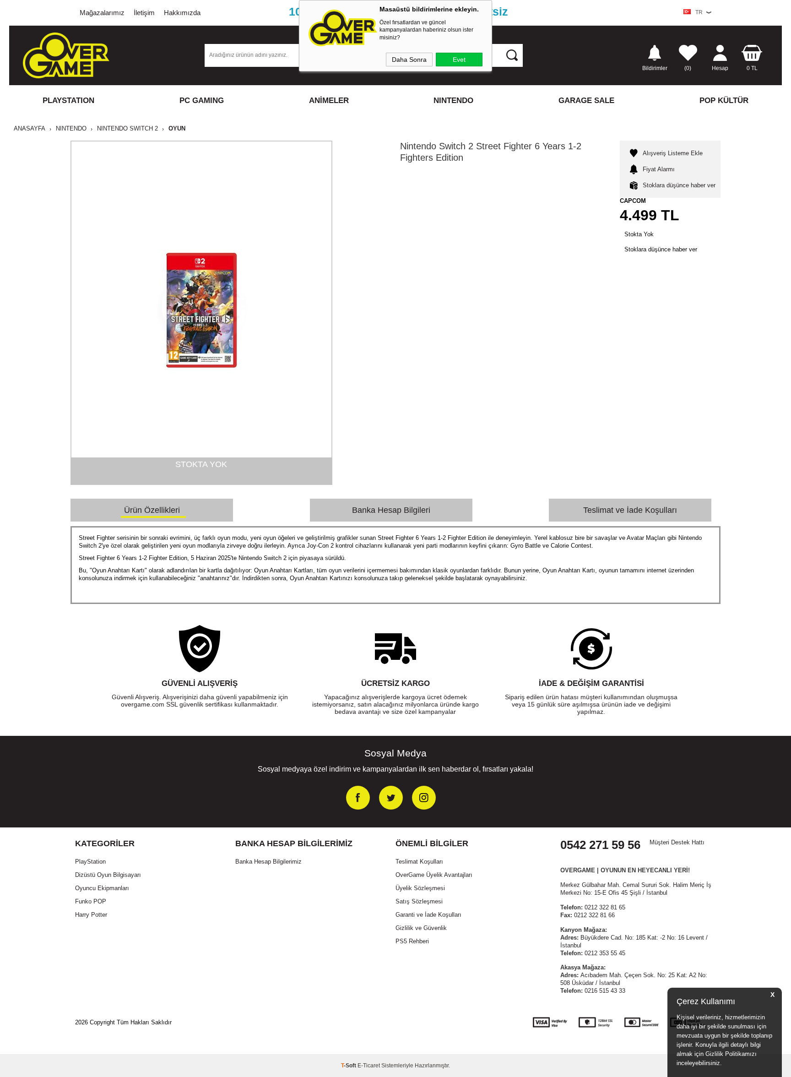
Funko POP (90, 901)
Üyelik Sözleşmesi (420, 888)
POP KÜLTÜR (723, 100)
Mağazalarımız (102, 12)
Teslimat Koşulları (419, 861)
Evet (459, 59)
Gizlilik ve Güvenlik (421, 928)
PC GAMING (201, 100)
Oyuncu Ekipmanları (102, 888)
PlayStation (90, 861)
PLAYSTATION (68, 100)
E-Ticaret (369, 1065)
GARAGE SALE (586, 100)
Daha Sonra (409, 59)
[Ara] (512, 55)
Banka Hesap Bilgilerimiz (268, 861)
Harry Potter (91, 914)
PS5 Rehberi (412, 941)
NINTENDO (453, 100)
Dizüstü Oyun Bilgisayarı (108, 874)
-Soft (349, 1065)
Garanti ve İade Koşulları (428, 914)
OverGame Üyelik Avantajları (434, 874)
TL (752, 68)
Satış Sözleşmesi (419, 901)
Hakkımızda (182, 12)
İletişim (144, 12)
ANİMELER (329, 100)
